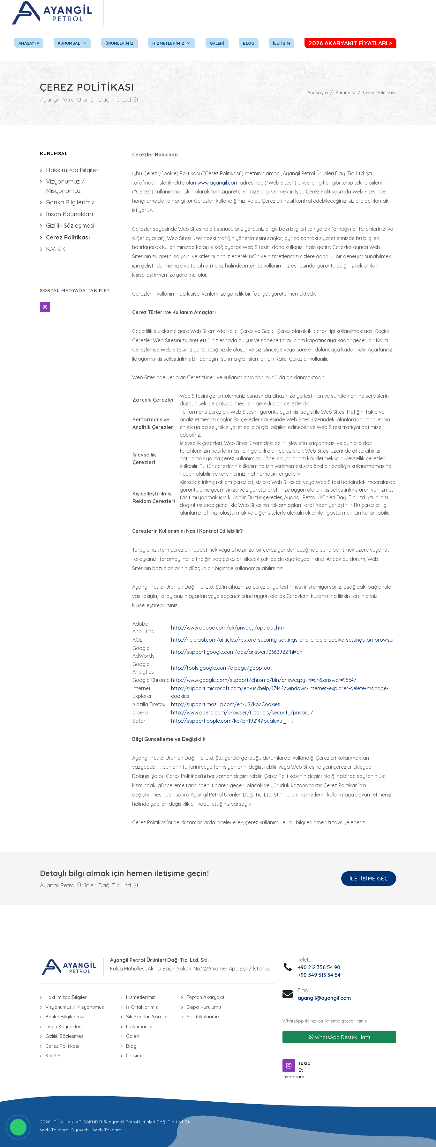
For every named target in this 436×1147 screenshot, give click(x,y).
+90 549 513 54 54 (319, 975)
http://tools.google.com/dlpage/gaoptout (221, 668)
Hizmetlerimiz (140, 997)
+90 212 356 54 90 (319, 967)
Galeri (132, 1036)
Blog (131, 1046)
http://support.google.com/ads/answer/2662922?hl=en (236, 652)
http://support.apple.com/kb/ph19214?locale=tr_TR (232, 721)
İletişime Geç (369, 878)
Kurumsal (345, 92)
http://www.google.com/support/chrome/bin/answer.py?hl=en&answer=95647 (263, 680)
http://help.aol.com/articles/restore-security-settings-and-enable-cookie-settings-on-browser (282, 640)
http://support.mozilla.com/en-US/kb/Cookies (225, 704)
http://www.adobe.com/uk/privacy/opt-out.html (228, 627)
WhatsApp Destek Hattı (341, 1037)
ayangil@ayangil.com (324, 998)
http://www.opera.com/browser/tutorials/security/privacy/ (242, 712)
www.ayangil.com (217, 182)
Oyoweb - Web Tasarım (96, 1130)
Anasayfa (317, 92)
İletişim (133, 1056)
